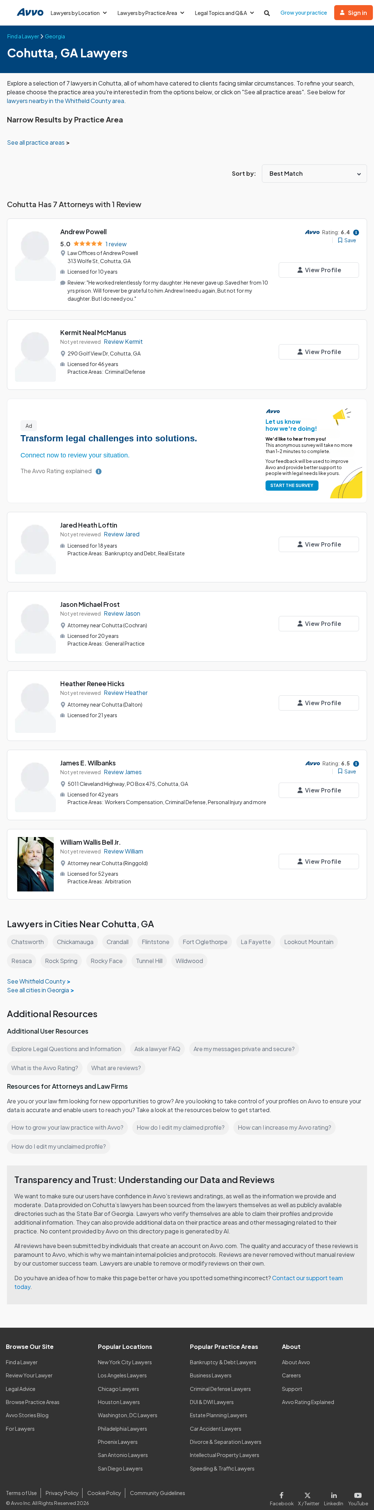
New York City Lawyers (125, 1362)
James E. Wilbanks (88, 762)
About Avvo (296, 1362)
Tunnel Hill (149, 961)
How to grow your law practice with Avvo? (67, 1127)
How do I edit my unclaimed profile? (58, 1146)
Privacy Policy (62, 1493)
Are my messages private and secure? (244, 1049)
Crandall (118, 942)
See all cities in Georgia (38, 990)
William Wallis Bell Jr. (90, 842)
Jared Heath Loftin (88, 525)
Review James (123, 772)
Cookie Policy (104, 1493)
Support (292, 1388)
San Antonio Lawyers (123, 1455)
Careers (291, 1375)
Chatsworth (27, 942)
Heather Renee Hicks (92, 683)
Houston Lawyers (119, 1402)
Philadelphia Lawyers (122, 1428)
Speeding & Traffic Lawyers (222, 1468)
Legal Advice (20, 1388)
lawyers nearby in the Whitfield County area (65, 100)
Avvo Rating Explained (308, 1402)
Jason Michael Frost (90, 604)
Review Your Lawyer (29, 1375)
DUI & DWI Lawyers (212, 1402)
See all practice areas (36, 142)
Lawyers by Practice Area (147, 12)
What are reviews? (116, 1068)
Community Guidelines (157, 1493)
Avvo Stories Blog (27, 1415)
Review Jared (122, 534)
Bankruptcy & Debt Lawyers (223, 1362)
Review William (123, 851)
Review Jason (122, 613)
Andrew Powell (83, 231)
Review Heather (126, 692)
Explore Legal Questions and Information (66, 1049)
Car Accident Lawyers (215, 1428)
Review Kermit (123, 341)
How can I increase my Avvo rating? (284, 1127)
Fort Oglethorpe (205, 942)
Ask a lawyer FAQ (157, 1049)
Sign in (357, 12)
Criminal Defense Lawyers (220, 1388)
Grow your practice (303, 12)
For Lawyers (20, 1428)
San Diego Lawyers (120, 1468)
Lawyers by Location (75, 12)
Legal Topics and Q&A (221, 12)
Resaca (21, 961)
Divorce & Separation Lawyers (226, 1441)
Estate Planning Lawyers (218, 1415)
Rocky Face (107, 961)
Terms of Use (21, 1493)
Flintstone (155, 942)
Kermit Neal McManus (93, 332)
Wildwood (189, 961)
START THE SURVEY (291, 485)
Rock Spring (61, 961)
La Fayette (256, 942)
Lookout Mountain (308, 942)
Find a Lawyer (22, 1362)
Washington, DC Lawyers (127, 1415)
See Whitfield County (36, 981)
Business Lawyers (211, 1375)
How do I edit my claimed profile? (181, 1127)
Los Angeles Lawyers (122, 1375)
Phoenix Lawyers (118, 1441)
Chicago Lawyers (118, 1388)
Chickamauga (75, 942)
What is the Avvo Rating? (44, 1068)
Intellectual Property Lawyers (224, 1455)
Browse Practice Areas (33, 1402)
